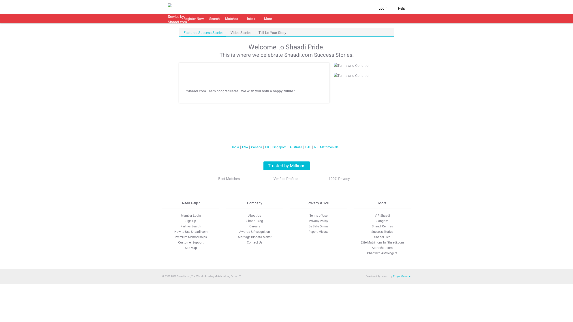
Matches (231, 19)
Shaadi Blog (254, 221)
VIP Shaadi (382, 215)
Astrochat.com (382, 248)
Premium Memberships (191, 237)
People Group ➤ (402, 276)
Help (401, 8)
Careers (254, 226)
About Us (254, 215)
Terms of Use (318, 215)
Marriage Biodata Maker (255, 237)
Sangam (382, 221)
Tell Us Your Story (272, 33)
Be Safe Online (318, 226)
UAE (308, 147)
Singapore (279, 147)
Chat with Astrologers (382, 253)
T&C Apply (362, 64)
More (268, 19)
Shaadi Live (382, 237)
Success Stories (382, 231)
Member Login (191, 215)
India (235, 147)
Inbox (251, 19)
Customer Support (191, 242)
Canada (256, 147)
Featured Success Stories (203, 33)
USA (245, 147)
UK (267, 147)
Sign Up (191, 221)
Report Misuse (318, 231)
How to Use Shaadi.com (190, 231)
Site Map (191, 248)
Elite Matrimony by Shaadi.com (382, 242)
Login (382, 8)
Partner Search (190, 226)
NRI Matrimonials (326, 147)
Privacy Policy (318, 221)
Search (214, 19)
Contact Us (254, 242)
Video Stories (241, 33)
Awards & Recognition (254, 231)
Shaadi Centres (382, 226)
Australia (296, 147)
